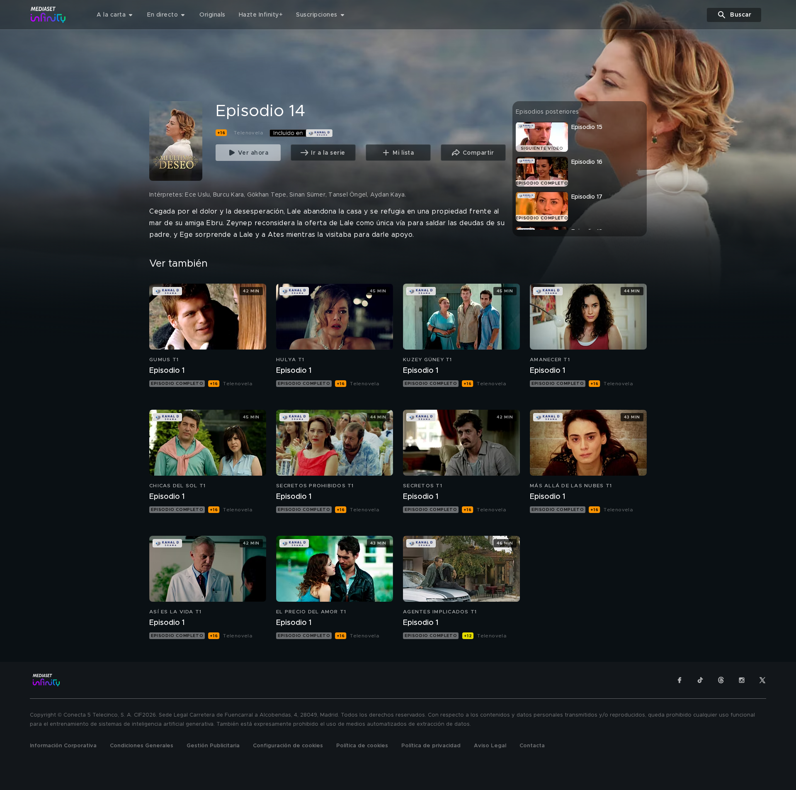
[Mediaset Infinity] (48, 14)
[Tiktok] (700, 680)
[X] (762, 680)
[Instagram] (741, 680)
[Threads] (721, 680)
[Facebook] (679, 680)
